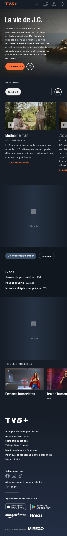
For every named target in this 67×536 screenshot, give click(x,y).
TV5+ (14, 486)
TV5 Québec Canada (17, 445)
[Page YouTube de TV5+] (20, 476)
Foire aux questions (16, 440)
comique (47, 256)
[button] (37, 4)
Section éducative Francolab (21, 450)
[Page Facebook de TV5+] (7, 476)
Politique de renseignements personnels (28, 454)
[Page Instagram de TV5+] (14, 476)
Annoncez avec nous (17, 436)
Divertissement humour (21, 255)
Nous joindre (12, 459)
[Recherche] (62, 4)
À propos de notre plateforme (22, 431)
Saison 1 (13, 92)
